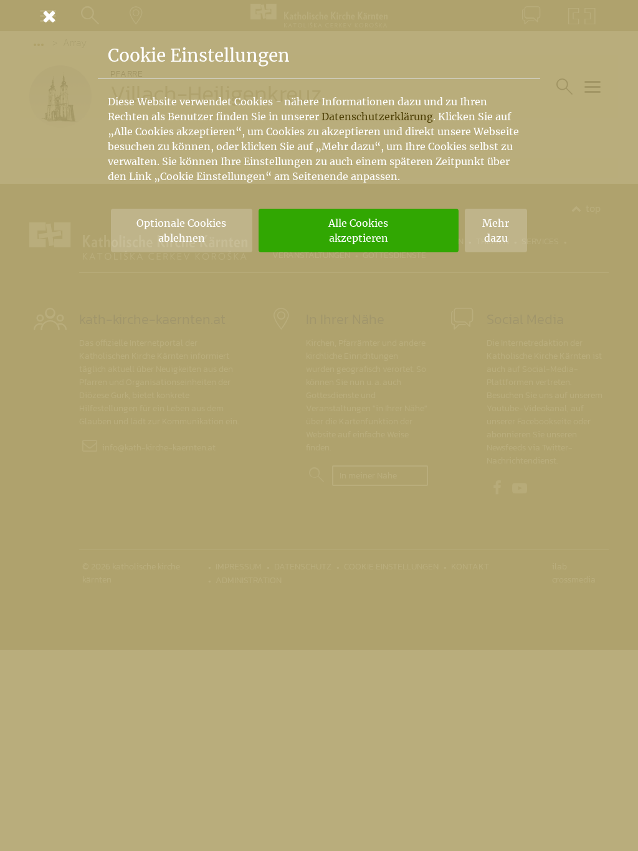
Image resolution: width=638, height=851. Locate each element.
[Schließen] (319, 16)
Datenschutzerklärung (377, 116)
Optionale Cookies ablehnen (181, 230)
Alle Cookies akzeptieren (358, 230)
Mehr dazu (495, 230)
